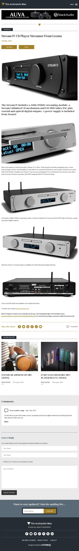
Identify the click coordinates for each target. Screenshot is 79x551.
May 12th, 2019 (31, 411)
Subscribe (50, 511)
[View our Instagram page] (39, 533)
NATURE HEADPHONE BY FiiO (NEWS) (16, 376)
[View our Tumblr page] (48, 533)
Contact (53, 540)
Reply (6, 421)
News (26, 47)
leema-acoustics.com (22, 309)
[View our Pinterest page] (43, 533)
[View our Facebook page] (26, 533)
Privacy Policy (42, 540)
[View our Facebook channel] (31, 533)
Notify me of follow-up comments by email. (18, 462)
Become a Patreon (29, 540)
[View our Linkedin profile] (52, 533)
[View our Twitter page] (35, 533)
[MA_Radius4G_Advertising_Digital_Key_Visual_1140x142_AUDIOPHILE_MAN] (39, 15)
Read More (5, 382)
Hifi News (9, 47)
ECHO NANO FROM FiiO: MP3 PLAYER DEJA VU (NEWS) (55, 376)
